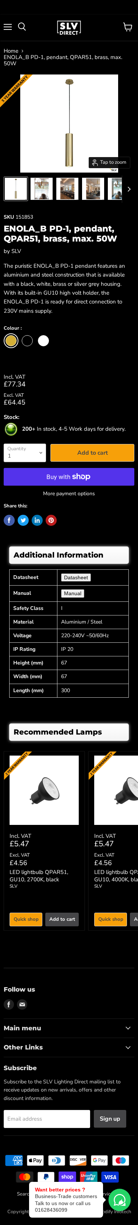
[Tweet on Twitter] (23, 520)
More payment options (69, 494)
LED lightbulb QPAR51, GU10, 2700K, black (39, 875)
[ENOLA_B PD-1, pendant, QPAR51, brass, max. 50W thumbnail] (16, 189)
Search (24, 1194)
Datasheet (76, 577)
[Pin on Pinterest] (51, 520)
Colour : (13, 329)
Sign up (110, 1119)
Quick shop (26, 919)
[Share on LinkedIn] (37, 520)
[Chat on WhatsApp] (120, 1200)
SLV (16, 251)
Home (11, 51)
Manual (72, 593)
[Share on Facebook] (9, 520)
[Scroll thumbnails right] (128, 189)
